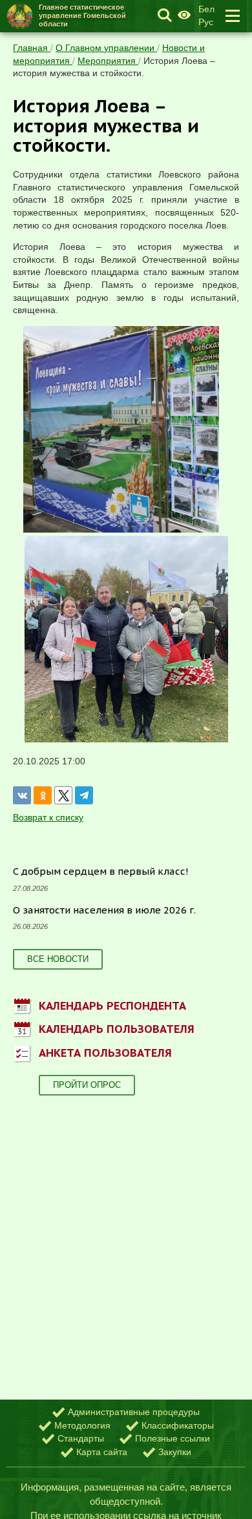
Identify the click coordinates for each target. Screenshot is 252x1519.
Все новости (58, 959)
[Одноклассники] (43, 795)
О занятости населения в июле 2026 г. (104, 910)
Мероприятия (108, 61)
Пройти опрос (87, 1085)
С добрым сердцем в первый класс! (101, 871)
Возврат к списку (48, 817)
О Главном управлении (106, 48)
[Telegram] (84, 795)
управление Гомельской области (82, 15)
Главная (31, 48)
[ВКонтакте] (22, 795)
